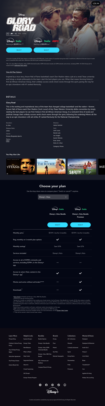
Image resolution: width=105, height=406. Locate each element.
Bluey (83, 360)
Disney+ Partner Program (30, 377)
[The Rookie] (51, 167)
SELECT (19, 50)
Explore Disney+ (27, 339)
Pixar (54, 343)
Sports (69, 352)
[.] (40, 385)
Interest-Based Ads (14, 365)
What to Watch (27, 352)
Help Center (26, 356)
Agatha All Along (87, 373)
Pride (69, 364)
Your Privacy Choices (14, 360)
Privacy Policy (12, 339)
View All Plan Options (14, 72)
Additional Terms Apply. (20, 65)
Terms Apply (17, 297)
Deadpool (85, 339)
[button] (30, 336)
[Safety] (82, 167)
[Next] (101, 166)
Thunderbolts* (86, 364)
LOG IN (96, 3)
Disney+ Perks (27, 343)
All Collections (71, 339)
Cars (83, 369)
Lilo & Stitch (85, 356)
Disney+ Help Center (62, 310)
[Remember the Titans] (20, 167)
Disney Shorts (71, 356)
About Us (25, 364)
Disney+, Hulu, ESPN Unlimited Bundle (43, 349)
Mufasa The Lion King (88, 377)
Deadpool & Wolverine (88, 343)
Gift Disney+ (26, 373)
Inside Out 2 (85, 347)
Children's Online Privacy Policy (15, 344)
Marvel (55, 347)
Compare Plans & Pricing (44, 367)
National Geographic (58, 356)
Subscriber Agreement (14, 356)
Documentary (71, 360)
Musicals (70, 343)
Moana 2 (84, 352)
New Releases (27, 347)
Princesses (70, 369)
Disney (54, 339)
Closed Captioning (28, 369)
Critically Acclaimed (73, 347)
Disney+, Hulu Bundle (44, 343)
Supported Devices (28, 360)
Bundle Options (42, 339)
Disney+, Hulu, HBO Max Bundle (44, 355)
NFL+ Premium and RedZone (43, 362)
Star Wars (55, 352)
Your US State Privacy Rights (14, 351)
